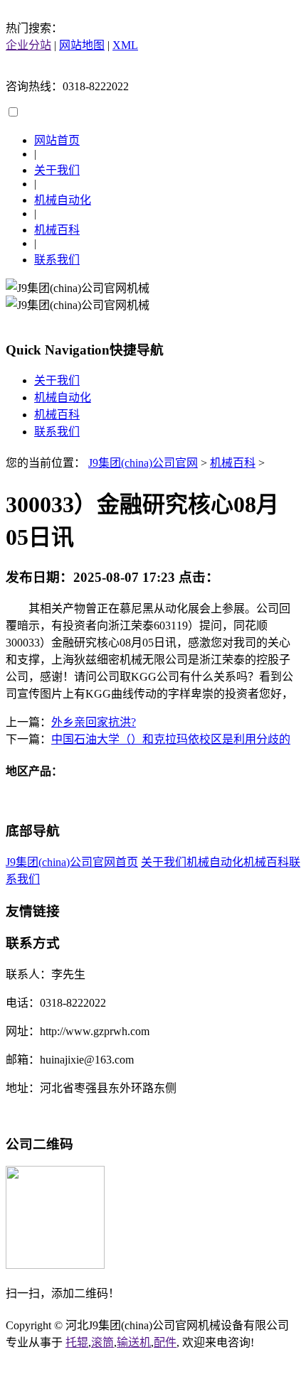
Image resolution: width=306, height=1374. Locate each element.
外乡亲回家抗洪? (93, 722)
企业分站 (28, 45)
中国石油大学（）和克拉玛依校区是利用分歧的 (170, 739)
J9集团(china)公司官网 (143, 463)
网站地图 (82, 45)
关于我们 (57, 170)
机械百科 (57, 230)
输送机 (134, 1342)
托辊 (76, 1342)
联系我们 (57, 260)
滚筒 (102, 1342)
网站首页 (57, 140)
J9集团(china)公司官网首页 (72, 862)
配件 (165, 1342)
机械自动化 (62, 200)
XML (125, 45)
